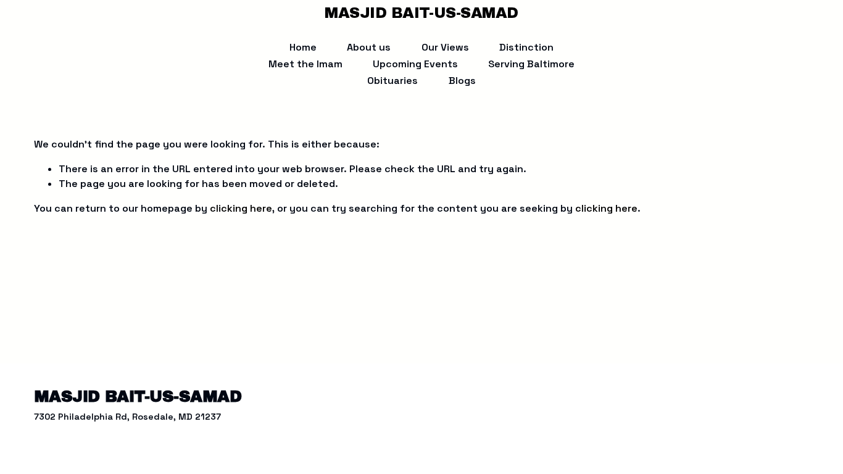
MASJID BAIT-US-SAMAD (421, 13)
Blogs (462, 80)
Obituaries (392, 80)
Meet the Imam (305, 63)
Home (303, 47)
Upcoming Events (415, 63)
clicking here (241, 208)
